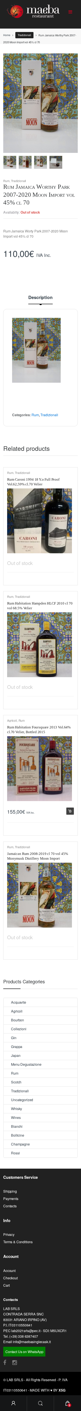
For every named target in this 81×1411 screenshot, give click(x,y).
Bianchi (16, 1126)
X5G (62, 1390)
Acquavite (18, 1002)
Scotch (16, 1082)
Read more (70, 562)
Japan (15, 1055)
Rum (6, 181)
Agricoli (12, 720)
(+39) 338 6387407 (23, 1336)
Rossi (15, 1152)
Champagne (20, 1144)
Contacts (10, 1205)
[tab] (40, 299)
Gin (13, 1037)
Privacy (8, 1234)
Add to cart (70, 811)
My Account (13, 1403)
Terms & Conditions (18, 1241)
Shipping (10, 1191)
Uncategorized (22, 1099)
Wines (16, 1117)
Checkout (10, 1277)
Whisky (16, 1108)
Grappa (16, 1046)
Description (40, 297)
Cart (6, 1285)
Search (40, 1403)
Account (9, 1270)
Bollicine (17, 1135)
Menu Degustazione (26, 1064)
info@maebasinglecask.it (32, 1341)
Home (6, 35)
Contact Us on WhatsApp (24, 1351)
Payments (10, 1198)
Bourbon (17, 1019)
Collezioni (18, 1028)
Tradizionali (24, 35)
